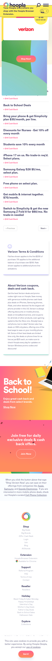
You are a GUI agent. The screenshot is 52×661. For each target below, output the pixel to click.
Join (26, 542)
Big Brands (26, 532)
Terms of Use (26, 576)
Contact (26, 579)
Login (26, 539)
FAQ (26, 573)
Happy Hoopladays (26, 601)
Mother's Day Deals (26, 607)
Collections (26, 624)
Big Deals (26, 529)
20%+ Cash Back (26, 536)
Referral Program (26, 570)
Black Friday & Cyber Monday (26, 599)
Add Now (42, 12)
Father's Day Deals (26, 609)
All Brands (26, 548)
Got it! (26, 654)
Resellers (26, 589)
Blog (26, 545)
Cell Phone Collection (36, 495)
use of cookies (33, 647)
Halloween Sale (26, 615)
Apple (41, 485)
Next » (43, 228)
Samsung (8, 488)
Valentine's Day (26, 604)
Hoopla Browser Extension (26, 558)
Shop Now (9, 407)
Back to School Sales (26, 612)
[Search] (38, 5)
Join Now (26, 453)
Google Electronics (28, 488)
